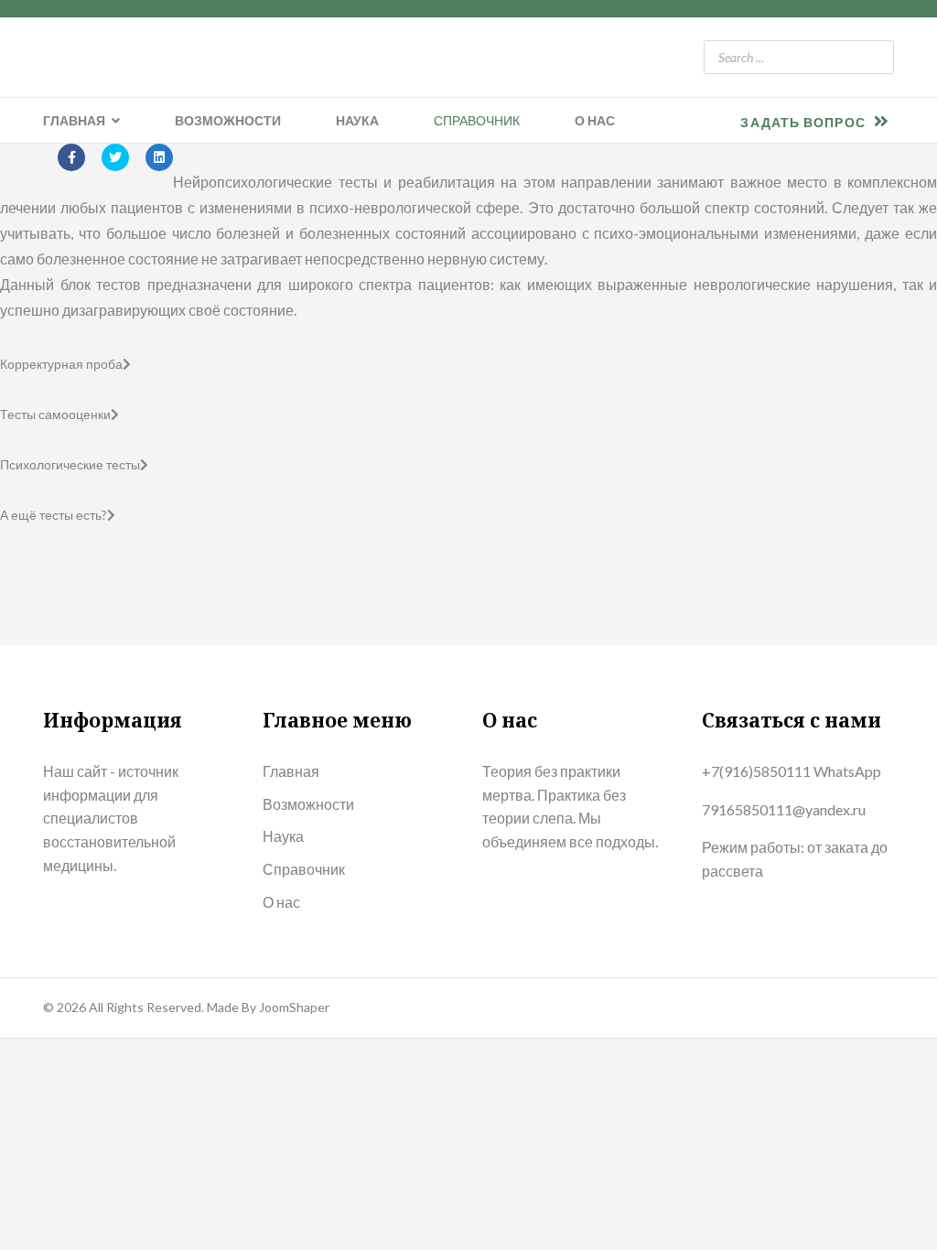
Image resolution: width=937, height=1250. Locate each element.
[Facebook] (71, 157)
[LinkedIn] (159, 157)
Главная (74, 120)
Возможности (228, 120)
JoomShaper (294, 1007)
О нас (595, 120)
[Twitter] (115, 157)
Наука (357, 120)
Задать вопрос (804, 122)
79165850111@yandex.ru (784, 809)
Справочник (477, 120)
